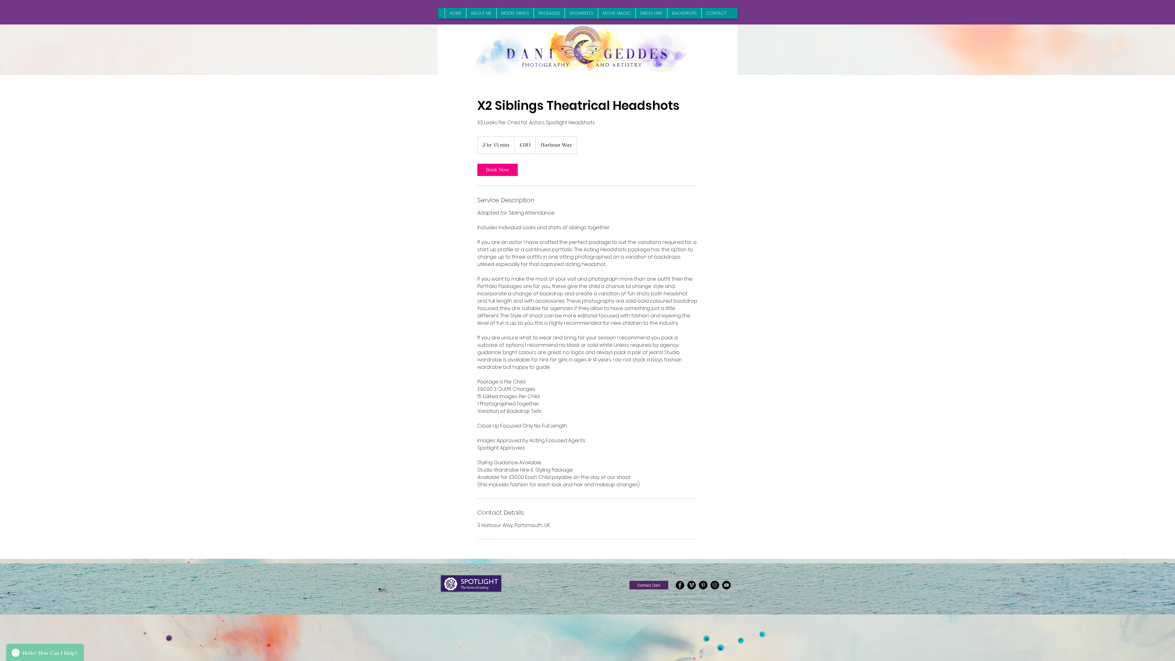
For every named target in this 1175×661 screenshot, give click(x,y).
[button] (648, 585)
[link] (497, 170)
